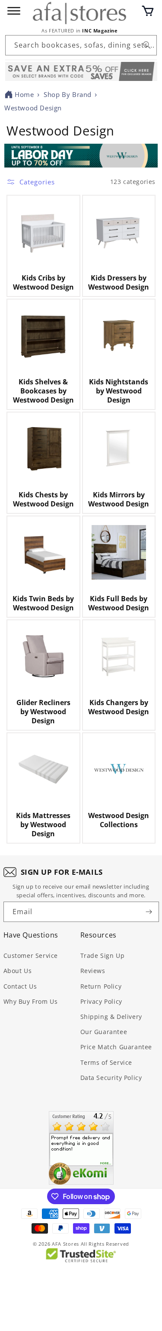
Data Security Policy (111, 1077)
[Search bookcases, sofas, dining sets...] (146, 45)
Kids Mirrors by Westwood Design (118, 499)
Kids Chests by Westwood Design (43, 499)
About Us (17, 971)
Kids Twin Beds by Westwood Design (43, 603)
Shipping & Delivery (111, 1016)
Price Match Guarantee (116, 1047)
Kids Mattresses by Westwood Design (43, 824)
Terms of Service (106, 1062)
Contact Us (20, 986)
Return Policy (101, 986)
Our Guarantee (103, 1032)
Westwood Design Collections (118, 820)
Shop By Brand (68, 94)
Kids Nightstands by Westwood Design (118, 390)
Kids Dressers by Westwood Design (118, 283)
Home (24, 94)
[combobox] (81, 45)
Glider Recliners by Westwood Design (43, 711)
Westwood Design (33, 107)
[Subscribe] (149, 912)
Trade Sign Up (102, 955)
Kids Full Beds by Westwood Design (118, 603)
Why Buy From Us (30, 1001)
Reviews (92, 971)
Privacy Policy (101, 1001)
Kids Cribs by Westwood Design (43, 283)
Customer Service (30, 955)
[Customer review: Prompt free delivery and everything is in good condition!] (81, 1148)
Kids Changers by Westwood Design (118, 707)
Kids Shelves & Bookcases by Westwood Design (43, 390)
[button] (148, 11)
